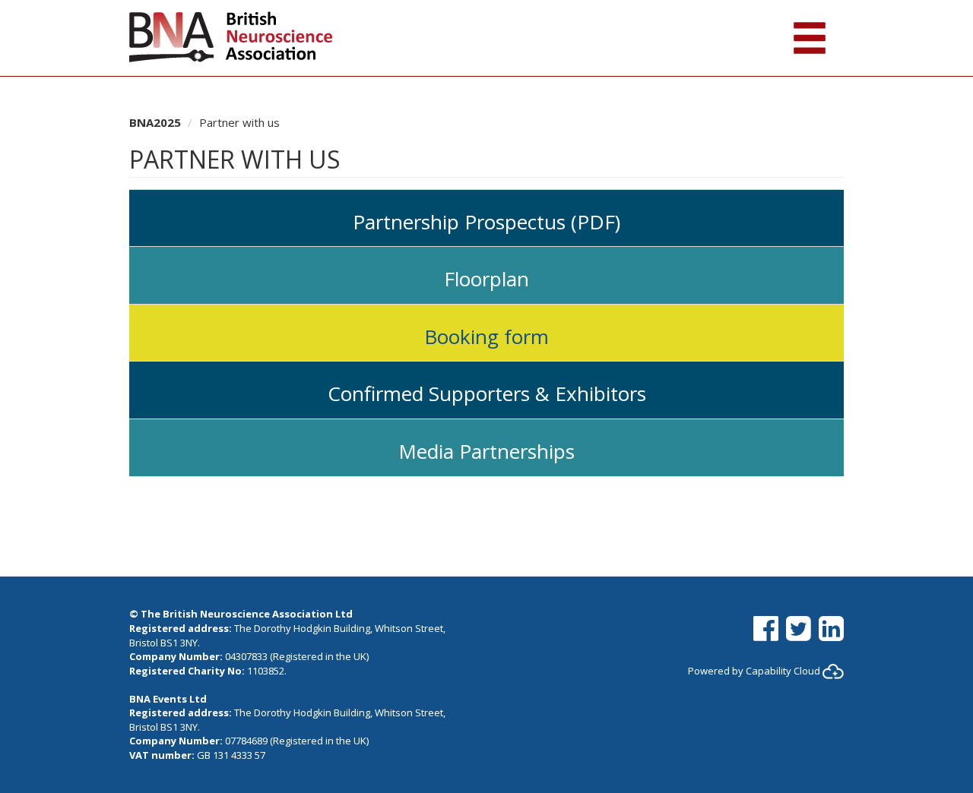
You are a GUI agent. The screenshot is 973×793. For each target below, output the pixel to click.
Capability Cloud (783, 671)
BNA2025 (155, 122)
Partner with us (239, 122)
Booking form (486, 336)
